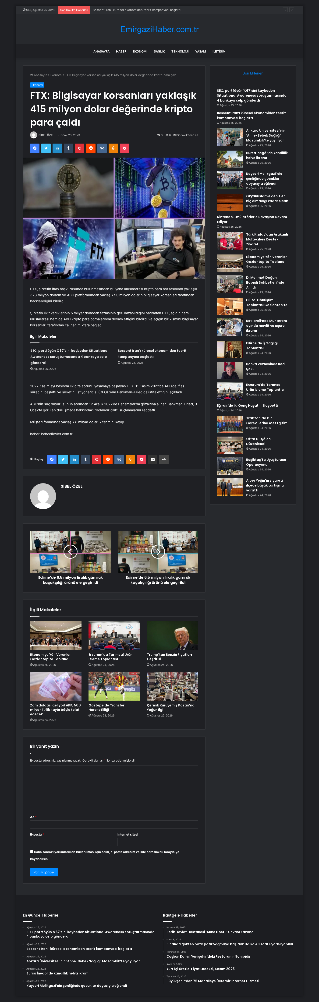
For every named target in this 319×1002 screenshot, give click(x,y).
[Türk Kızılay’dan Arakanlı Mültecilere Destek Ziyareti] (230, 241)
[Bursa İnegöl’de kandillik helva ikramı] (230, 159)
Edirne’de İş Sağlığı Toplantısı (262, 345)
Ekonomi (140, 51)
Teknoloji (180, 51)
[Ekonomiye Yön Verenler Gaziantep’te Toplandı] (56, 635)
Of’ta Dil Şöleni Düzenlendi (259, 441)
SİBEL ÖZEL (46, 135)
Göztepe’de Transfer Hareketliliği (106, 707)
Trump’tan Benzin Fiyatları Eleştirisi (169, 656)
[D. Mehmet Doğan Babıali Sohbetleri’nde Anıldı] (230, 284)
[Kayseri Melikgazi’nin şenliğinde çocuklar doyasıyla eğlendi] (230, 180)
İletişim (219, 51)
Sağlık (159, 51)
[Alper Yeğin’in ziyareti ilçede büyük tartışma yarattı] (230, 487)
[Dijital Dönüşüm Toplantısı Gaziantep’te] (230, 306)
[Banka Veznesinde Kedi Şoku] (230, 370)
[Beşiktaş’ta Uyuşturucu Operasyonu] (230, 466)
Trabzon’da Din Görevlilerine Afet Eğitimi (267, 420)
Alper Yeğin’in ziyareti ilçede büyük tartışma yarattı (265, 485)
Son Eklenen (253, 73)
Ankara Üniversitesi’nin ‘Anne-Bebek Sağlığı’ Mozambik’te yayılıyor (265, 135)
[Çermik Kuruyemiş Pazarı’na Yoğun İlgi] (172, 686)
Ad (33, 817)
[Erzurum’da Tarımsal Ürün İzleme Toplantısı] (114, 635)
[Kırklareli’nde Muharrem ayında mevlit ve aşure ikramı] (230, 327)
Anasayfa (101, 51)
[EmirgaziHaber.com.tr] (159, 29)
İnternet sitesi (127, 834)
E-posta (37, 834)
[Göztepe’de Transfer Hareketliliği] (114, 686)
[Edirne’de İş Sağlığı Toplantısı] (230, 349)
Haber (121, 51)
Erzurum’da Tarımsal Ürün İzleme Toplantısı (110, 656)
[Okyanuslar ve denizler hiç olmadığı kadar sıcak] (230, 202)
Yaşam (200, 51)
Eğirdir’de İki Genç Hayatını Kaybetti (247, 405)
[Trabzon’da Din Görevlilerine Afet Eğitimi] (230, 424)
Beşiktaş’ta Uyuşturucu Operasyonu (266, 462)
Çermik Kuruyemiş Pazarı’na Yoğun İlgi (171, 707)
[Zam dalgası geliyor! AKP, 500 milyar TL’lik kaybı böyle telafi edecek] (56, 686)
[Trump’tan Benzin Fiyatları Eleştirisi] (172, 635)
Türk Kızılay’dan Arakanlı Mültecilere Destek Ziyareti (267, 239)
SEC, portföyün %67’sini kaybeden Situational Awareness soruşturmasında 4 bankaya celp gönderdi (69, 356)
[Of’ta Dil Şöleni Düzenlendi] (230, 445)
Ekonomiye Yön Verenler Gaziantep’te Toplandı (50, 656)
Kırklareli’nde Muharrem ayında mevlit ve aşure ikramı (266, 325)
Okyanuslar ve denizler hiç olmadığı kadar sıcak (267, 198)
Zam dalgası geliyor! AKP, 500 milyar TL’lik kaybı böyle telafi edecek (55, 709)
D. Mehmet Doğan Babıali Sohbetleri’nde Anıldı (265, 282)
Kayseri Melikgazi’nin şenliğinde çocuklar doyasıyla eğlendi (264, 178)
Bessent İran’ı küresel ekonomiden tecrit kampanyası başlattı (137, 10)
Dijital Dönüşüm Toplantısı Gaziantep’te (266, 302)
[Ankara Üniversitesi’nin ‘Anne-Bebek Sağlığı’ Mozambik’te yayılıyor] (230, 137)
